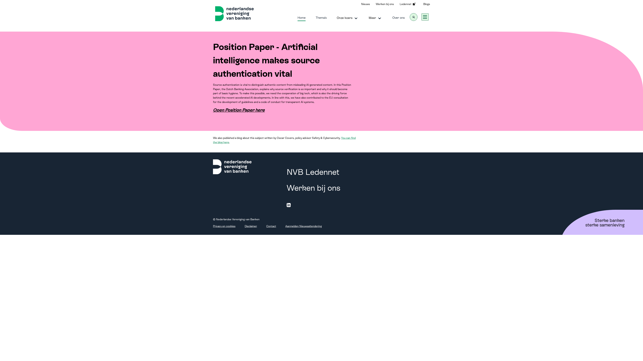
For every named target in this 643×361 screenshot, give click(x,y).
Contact (271, 226)
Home (302, 17)
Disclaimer (251, 226)
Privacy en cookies (224, 226)
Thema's (321, 17)
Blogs (426, 4)
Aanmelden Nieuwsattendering (303, 226)
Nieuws (365, 4)
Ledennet (406, 4)
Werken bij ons (385, 4)
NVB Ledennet (313, 172)
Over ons (398, 17)
